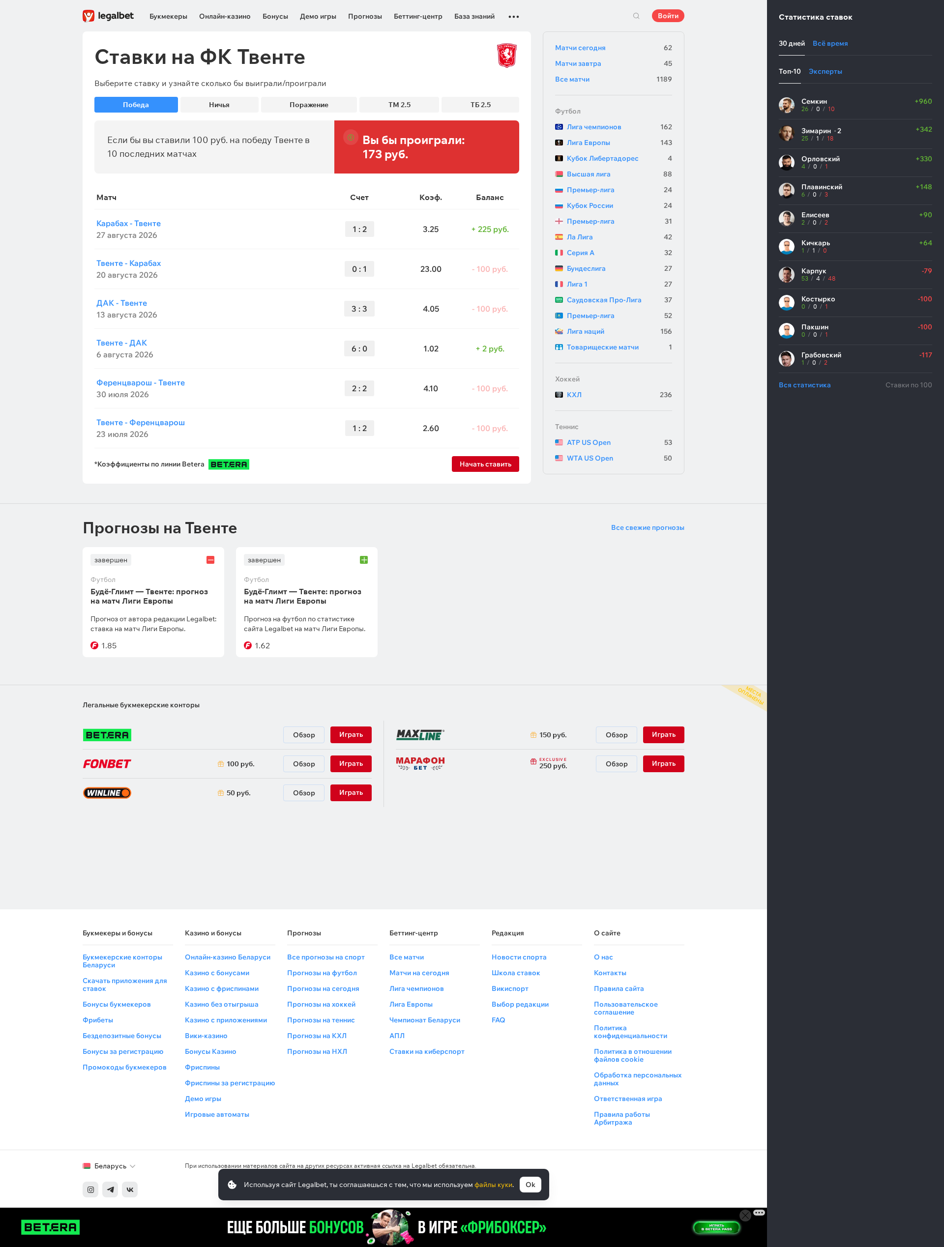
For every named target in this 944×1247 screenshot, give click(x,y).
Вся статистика (805, 385)
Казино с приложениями (226, 1019)
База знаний (474, 16)
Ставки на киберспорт (427, 1051)
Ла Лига (619, 237)
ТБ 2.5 (481, 104)
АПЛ (397, 1035)
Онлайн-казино (225, 16)
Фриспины (202, 1067)
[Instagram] (90, 1189)
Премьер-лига (619, 190)
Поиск (636, 16)
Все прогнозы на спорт (326, 957)
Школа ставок (516, 972)
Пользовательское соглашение (626, 1008)
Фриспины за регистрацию (230, 1082)
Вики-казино (206, 1035)
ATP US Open (619, 442)
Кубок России (619, 205)
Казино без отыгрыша (222, 1004)
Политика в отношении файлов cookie (633, 1055)
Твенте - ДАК (121, 343)
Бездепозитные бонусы (122, 1035)
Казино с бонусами (217, 972)
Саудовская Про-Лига (619, 300)
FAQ (498, 1019)
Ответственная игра (628, 1098)
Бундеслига (619, 268)
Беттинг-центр (418, 16)
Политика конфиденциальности (630, 1031)
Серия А (619, 253)
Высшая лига (619, 174)
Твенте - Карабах (128, 263)
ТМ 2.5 (399, 104)
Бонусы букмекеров (117, 1004)
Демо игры (318, 16)
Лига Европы (619, 142)
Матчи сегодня (613, 48)
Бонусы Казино (210, 1051)
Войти (668, 15)
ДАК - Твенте (121, 303)
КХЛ (619, 395)
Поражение (309, 104)
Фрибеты (98, 1019)
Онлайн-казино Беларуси (227, 957)
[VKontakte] (130, 1189)
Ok (530, 1184)
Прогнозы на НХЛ (317, 1051)
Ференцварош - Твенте (140, 382)
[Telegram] (110, 1189)
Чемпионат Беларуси (424, 1019)
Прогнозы (365, 16)
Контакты (610, 972)
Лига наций (619, 331)
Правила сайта (619, 988)
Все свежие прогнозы (647, 527)
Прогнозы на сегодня (323, 988)
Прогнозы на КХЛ (317, 1035)
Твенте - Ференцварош (140, 422)
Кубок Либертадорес (619, 158)
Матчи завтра (613, 63)
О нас (603, 957)
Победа (136, 104)
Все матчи (613, 79)
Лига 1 (619, 284)
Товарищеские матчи (619, 347)
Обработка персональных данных (637, 1079)
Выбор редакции (520, 1004)
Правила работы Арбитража (622, 1118)
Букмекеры (168, 16)
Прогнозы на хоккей (321, 1004)
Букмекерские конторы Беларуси (122, 961)
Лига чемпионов (619, 127)
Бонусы (275, 16)
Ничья (219, 104)
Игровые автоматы (217, 1114)
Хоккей (567, 379)
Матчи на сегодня (419, 972)
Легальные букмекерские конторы (141, 704)
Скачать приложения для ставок (125, 984)
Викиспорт (510, 988)
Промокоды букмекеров (125, 1067)
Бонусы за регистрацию (123, 1051)
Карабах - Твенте (128, 223)
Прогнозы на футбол (322, 972)
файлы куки (493, 1184)
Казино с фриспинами (222, 988)
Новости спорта (519, 957)
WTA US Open (619, 458)
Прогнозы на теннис (321, 1019)
